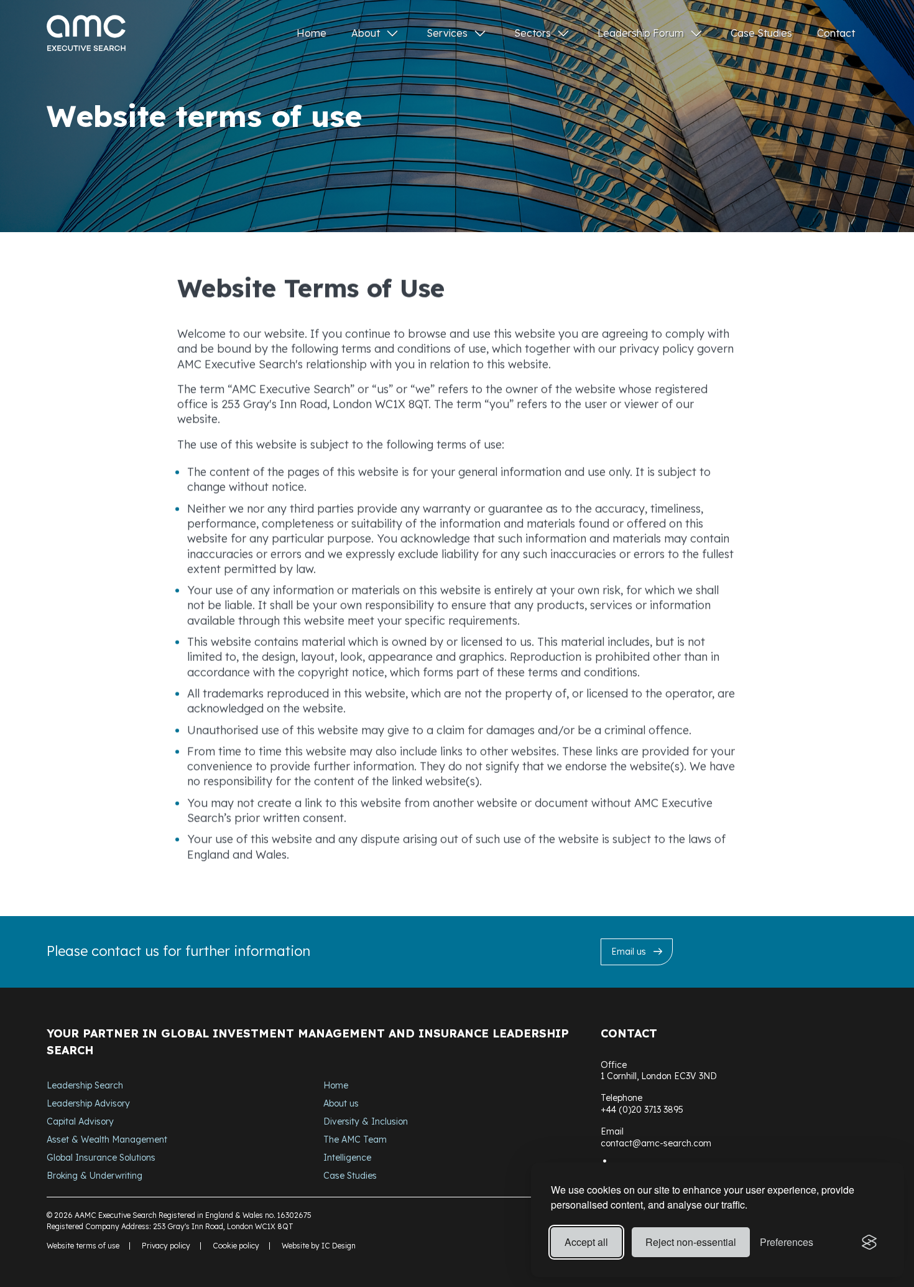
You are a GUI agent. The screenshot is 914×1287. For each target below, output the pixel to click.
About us (341, 1103)
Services (447, 33)
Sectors (532, 33)
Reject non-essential (690, 1242)
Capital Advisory (80, 1121)
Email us (628, 951)
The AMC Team (355, 1139)
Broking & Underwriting (94, 1175)
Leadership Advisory (88, 1103)
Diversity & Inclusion (365, 1121)
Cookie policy (236, 1246)
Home (311, 33)
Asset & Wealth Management (107, 1139)
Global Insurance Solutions (101, 1157)
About (365, 33)
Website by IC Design (319, 1246)
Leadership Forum (641, 33)
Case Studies (761, 33)
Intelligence (347, 1157)
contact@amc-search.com (656, 1143)
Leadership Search (85, 1085)
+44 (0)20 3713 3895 (642, 1109)
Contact (836, 33)
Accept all (586, 1242)
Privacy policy (166, 1246)
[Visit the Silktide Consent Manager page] (869, 1242)
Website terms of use (83, 1246)
